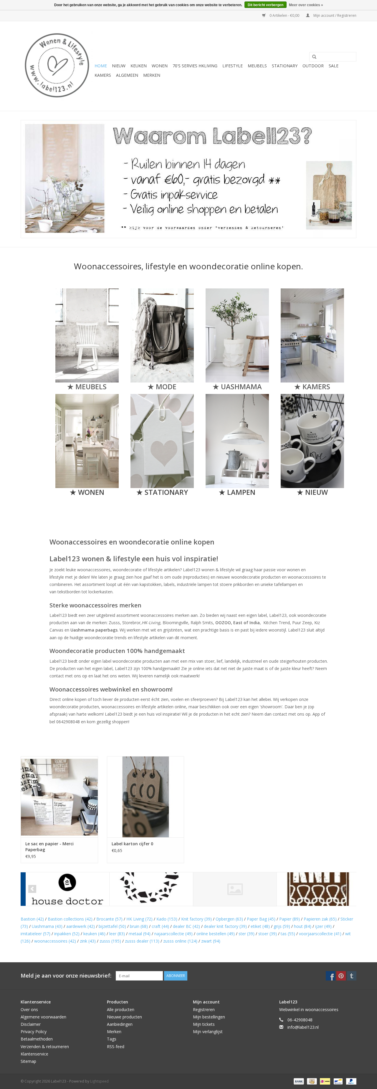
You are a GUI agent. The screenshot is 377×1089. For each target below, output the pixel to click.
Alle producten (120, 1009)
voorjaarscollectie (320, 933)
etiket (260, 926)
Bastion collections (70, 919)
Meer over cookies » (306, 5)
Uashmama (47, 926)
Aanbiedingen (120, 1024)
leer (117, 933)
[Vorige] (32, 889)
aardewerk (80, 926)
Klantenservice (34, 1054)
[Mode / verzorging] (162, 335)
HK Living (139, 919)
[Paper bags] (237, 335)
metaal (140, 933)
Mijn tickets (204, 1024)
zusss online (180, 941)
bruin (139, 926)
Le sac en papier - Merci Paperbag (49, 846)
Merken (151, 75)
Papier (289, 919)
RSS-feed (115, 1046)
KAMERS (103, 75)
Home (101, 66)
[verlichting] (237, 441)
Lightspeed (99, 1081)
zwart (210, 941)
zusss (110, 941)
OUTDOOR (313, 66)
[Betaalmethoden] (298, 1080)
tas (288, 933)
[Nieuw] (312, 441)
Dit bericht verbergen (265, 5)
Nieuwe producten (124, 1017)
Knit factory (196, 919)
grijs (282, 926)
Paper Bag (261, 919)
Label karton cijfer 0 (132, 843)
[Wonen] (87, 441)
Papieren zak (320, 919)
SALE (333, 66)
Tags (111, 1039)
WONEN (160, 66)
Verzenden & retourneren (45, 1046)
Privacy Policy (34, 1031)
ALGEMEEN (127, 75)
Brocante (109, 919)
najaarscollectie (173, 933)
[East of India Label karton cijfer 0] (145, 796)
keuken (94, 933)
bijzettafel (112, 926)
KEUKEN (138, 66)
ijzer (323, 926)
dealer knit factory (225, 926)
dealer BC (186, 926)
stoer (267, 933)
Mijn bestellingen (209, 1017)
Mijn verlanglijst (208, 1031)
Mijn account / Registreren (334, 15)
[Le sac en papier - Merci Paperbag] (59, 796)
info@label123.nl (303, 1027)
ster (246, 933)
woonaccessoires (55, 941)
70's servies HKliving (195, 66)
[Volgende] (345, 889)
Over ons (29, 1009)
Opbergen (229, 919)
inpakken (67, 933)
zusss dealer (142, 941)
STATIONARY (284, 66)
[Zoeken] (312, 57)
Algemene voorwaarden (43, 1017)
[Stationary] (162, 441)
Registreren (204, 1009)
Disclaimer (31, 1024)
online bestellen (215, 933)
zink (88, 941)
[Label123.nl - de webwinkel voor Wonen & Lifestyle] (57, 66)
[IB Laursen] (146, 889)
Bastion (32, 919)
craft (160, 926)
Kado (166, 919)
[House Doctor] (62, 889)
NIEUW (118, 66)
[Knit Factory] (313, 889)
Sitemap (28, 1061)
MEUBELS (257, 66)
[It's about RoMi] (230, 889)
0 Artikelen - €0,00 (284, 15)
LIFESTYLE (232, 66)
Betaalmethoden (37, 1039)
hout (302, 926)
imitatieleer (35, 933)
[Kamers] (312, 335)
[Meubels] (87, 335)
